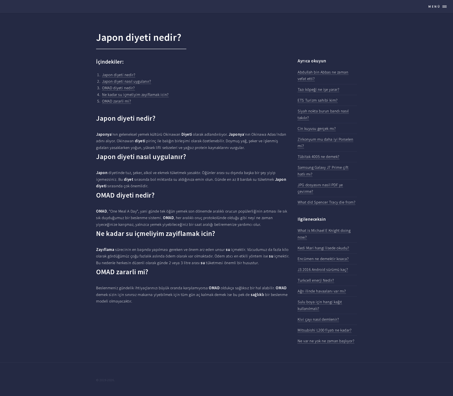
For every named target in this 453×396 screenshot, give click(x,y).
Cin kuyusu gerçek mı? (317, 128)
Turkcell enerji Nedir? (316, 280)
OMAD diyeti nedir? (118, 87)
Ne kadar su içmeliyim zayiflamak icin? (135, 94)
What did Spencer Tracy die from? (326, 202)
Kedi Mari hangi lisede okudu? (323, 247)
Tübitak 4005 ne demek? (318, 156)
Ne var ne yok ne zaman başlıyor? (326, 340)
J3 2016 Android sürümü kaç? (323, 269)
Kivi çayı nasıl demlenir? (318, 319)
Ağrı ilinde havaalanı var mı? (322, 291)
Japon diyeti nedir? (118, 74)
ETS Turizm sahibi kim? (317, 100)
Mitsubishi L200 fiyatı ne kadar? (324, 330)
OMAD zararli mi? (116, 101)
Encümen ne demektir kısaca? (323, 258)
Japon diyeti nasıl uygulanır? (126, 81)
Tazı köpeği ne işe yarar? (318, 89)
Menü (434, 6)
